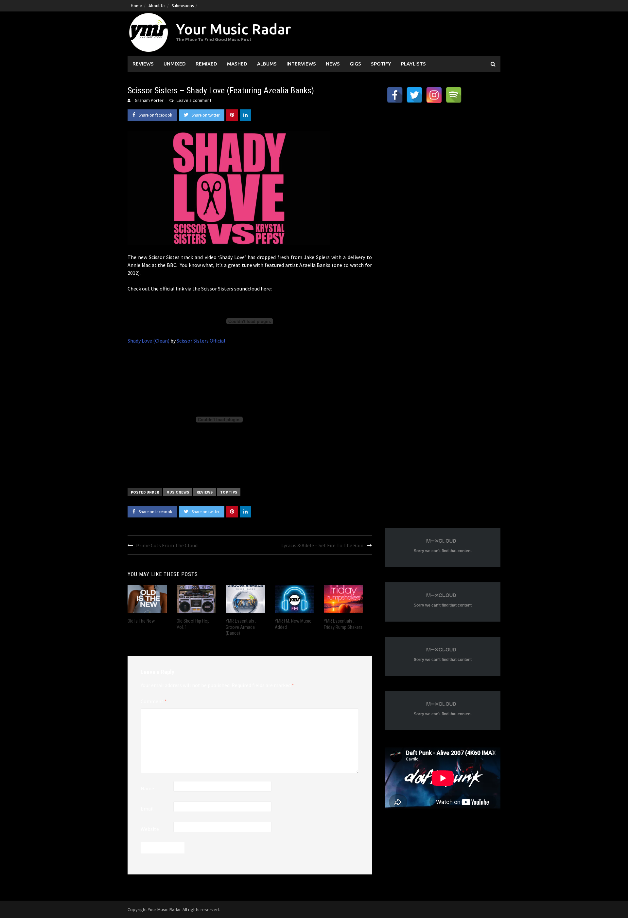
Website (150, 829)
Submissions (183, 6)
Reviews (143, 63)
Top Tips (228, 492)
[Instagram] (434, 95)
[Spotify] (453, 95)
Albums (267, 63)
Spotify (381, 63)
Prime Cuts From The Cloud (167, 545)
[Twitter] (414, 95)
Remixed (206, 63)
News (333, 63)
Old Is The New (141, 621)
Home (136, 6)
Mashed (237, 63)
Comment (154, 701)
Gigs (355, 63)
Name (147, 788)
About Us (156, 6)
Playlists (413, 63)
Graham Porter (149, 100)
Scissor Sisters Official (201, 340)
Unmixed (175, 63)
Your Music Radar (233, 29)
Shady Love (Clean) (148, 340)
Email (147, 808)
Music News (177, 492)
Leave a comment (194, 100)
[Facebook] (395, 95)
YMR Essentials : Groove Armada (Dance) (241, 626)
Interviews (301, 63)
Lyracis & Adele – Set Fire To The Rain (322, 545)
